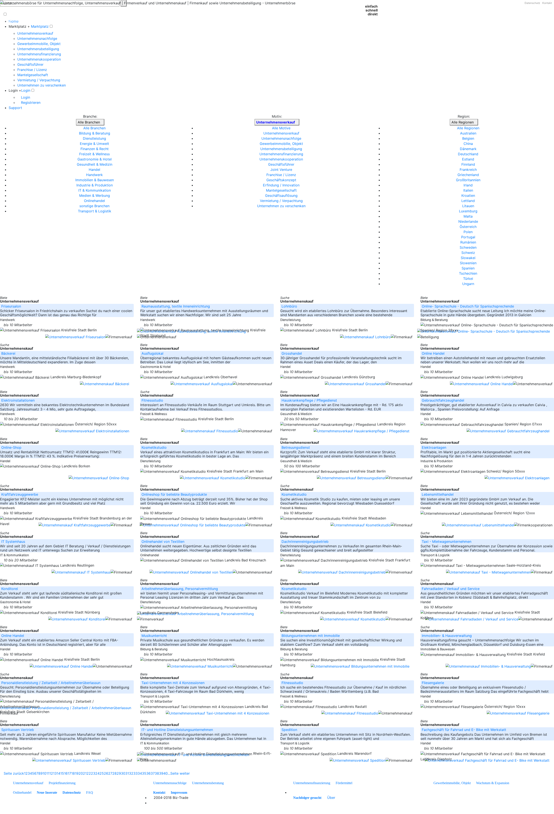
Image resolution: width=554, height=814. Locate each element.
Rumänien (468, 242)
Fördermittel (344, 783)
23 (93, 773)
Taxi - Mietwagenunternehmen (446, 541)
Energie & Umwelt (94, 143)
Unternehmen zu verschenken (41, 85)
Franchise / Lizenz (32, 69)
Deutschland (468, 154)
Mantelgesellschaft (32, 75)
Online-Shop (11, 447)
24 (97, 773)
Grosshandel (292, 353)
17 (69, 773)
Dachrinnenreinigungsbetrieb (305, 541)
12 (51, 773)
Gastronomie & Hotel (94, 159)
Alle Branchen (89, 122)
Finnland (468, 164)
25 (102, 773)
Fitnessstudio (152, 400)
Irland (468, 185)
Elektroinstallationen (18, 400)
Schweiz (468, 252)
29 (119, 773)
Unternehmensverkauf (35, 33)
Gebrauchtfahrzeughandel (443, 400)
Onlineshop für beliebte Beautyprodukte (174, 494)
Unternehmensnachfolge (37, 38)
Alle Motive (281, 128)
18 (73, 773)
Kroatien (468, 195)
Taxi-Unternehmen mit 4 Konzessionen (173, 683)
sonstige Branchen (94, 206)
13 (55, 773)
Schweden (468, 247)
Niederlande (468, 221)
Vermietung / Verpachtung (38, 80)
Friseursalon (11, 306)
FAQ (89, 792)
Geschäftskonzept (281, 180)
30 (123, 773)
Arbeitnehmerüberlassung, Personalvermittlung (180, 588)
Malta (468, 216)
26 (106, 773)
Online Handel (433, 353)
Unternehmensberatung (208, 783)
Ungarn (468, 284)
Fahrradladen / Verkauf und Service (451, 588)
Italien (468, 190)
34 (140, 773)
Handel (94, 169)
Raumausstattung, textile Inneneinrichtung (176, 306)
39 (161, 773)
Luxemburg (468, 211)
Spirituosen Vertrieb (17, 729)
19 (77, 773)
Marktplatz (40, 26)
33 (135, 773)
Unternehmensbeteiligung (38, 49)
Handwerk (94, 175)
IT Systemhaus (13, 541)
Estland (468, 159)
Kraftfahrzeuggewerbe (19, 494)
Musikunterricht (154, 635)
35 (144, 773)
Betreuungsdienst (296, 447)
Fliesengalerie (433, 683)
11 (47, 773)
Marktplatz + (19, 26)
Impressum (179, 792)
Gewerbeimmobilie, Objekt (39, 44)
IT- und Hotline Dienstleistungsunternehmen (177, 729)
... (169, 773)
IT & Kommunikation (94, 190)
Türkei (468, 278)
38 (157, 773)
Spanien (468, 268)
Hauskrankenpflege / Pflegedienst (309, 400)
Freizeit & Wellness (94, 154)
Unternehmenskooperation (39, 59)
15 (62, 773)
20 (81, 773)
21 (85, 773)
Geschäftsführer (30, 64)
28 (114, 773)
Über (331, 797)
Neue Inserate (47, 792)
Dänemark (468, 149)
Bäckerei (8, 353)
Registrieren (30, 102)
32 (131, 773)
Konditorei (9, 588)
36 (148, 773)
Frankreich (468, 169)
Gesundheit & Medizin (94, 164)
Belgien (468, 138)
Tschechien (468, 273)
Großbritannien (468, 180)
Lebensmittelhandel (438, 494)
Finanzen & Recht (95, 149)
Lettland (468, 201)
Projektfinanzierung (62, 783)
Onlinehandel (94, 201)
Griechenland (468, 175)
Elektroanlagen (434, 447)
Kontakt (547, 3)
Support (15, 108)
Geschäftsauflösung (281, 195)
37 (153, 773)
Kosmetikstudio (154, 447)
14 (58, 773)
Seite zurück (13, 773)
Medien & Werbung (94, 195)
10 (44, 773)
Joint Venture (281, 169)
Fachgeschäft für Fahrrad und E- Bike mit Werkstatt (464, 729)
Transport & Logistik (94, 211)
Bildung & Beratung (94, 133)
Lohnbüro (289, 306)
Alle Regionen (462, 122)
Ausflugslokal (152, 353)
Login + (15, 90)
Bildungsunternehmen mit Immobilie (311, 635)
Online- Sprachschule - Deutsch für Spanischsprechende (468, 306)
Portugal (468, 237)
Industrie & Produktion (94, 185)
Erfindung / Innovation (281, 185)
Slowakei (468, 258)
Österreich (468, 226)
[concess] (323, 797)
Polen (468, 232)
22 (89, 773)
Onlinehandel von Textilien (163, 541)
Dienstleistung (94, 138)
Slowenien (468, 263)
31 (127, 773)
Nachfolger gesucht (307, 798)
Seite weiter (180, 773)
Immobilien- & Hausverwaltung (447, 635)
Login (25, 90)
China (468, 143)
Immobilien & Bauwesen (94, 180)
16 (66, 773)
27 (110, 773)
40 (165, 773)
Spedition (289, 729)
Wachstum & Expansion (492, 783)
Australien (468, 133)
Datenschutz (532, 3)
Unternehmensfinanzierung (39, 54)
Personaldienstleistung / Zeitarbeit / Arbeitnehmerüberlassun (50, 683)
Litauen (468, 206)
